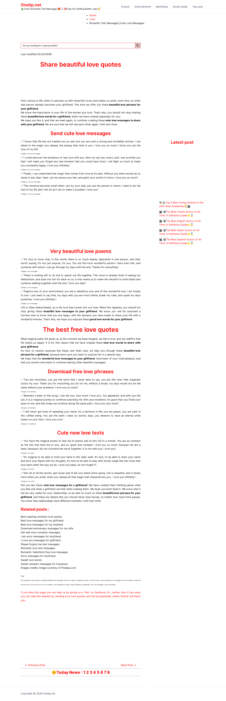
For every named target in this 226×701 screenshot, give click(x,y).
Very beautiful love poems (80, 251)
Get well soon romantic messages (40, 532)
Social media (179, 6)
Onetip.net (31, 4)
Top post (197, 6)
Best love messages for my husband (42, 524)
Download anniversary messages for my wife (47, 528)
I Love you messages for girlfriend (41, 540)
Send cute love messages (80, 133)
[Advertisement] (81, 221)
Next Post (128, 665)
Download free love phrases (81, 372)
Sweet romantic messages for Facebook (44, 563)
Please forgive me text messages (40, 544)
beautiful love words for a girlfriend (49, 116)
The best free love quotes (81, 329)
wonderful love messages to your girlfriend (68, 358)
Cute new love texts (80, 433)
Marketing (162, 6)
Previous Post (35, 665)
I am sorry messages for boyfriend (41, 536)
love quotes (78, 596)
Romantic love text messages (38, 548)
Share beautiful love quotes (80, 64)
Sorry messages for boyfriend (38, 555)
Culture (125, 6)
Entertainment (143, 6)
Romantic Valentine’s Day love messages (44, 552)
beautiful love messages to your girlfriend (70, 311)
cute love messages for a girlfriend (65, 485)
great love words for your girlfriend (111, 319)
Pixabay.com (68, 567)
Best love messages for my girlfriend (42, 520)
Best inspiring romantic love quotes (41, 516)
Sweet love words (31, 559)
